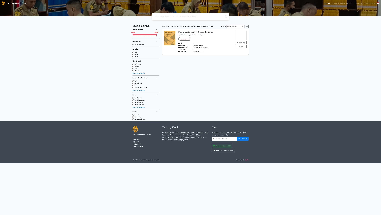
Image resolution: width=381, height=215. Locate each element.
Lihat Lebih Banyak (138, 73)
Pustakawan (358, 3)
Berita (342, 3)
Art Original (138, 83)
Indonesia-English (140, 119)
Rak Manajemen (139, 100)
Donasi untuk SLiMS (223, 146)
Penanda (193, 35)
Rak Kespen (138, 98)
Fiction (136, 68)
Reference (137, 64)
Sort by (223, 26)
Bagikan (201, 35)
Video (136, 56)
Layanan (135, 142)
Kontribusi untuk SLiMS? (225, 150)
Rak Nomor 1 (138, 102)
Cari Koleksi (242, 139)
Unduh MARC (241, 42)
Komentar (184, 35)
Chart (136, 85)
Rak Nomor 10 (139, 104)
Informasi (335, 3)
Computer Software (140, 87)
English (136, 115)
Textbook (137, 66)
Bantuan (349, 3)
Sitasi (241, 46)
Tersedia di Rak (139, 44)
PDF (135, 52)
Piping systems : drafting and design (195, 32)
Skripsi (136, 70)
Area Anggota (370, 3)
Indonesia (137, 117)
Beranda (327, 3)
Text (135, 81)
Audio (136, 54)
